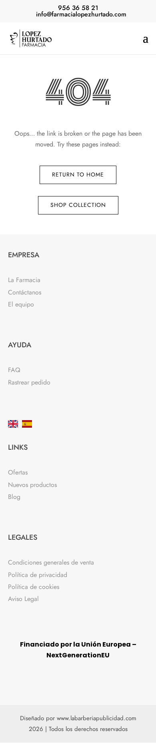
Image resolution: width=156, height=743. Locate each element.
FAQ (14, 370)
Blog (14, 496)
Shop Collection (78, 205)
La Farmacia (24, 279)
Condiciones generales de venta (51, 562)
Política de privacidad (37, 574)
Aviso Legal (23, 598)
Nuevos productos (32, 484)
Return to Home (78, 174)
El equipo (21, 304)
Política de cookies (33, 586)
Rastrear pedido (29, 382)
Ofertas (18, 472)
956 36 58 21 (78, 7)
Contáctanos (24, 292)
